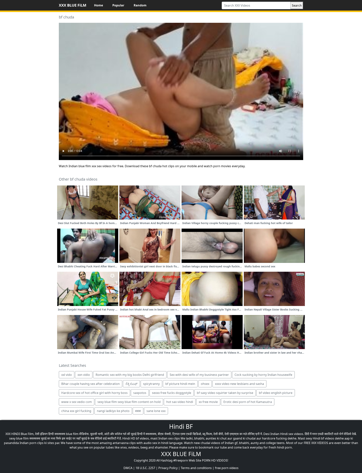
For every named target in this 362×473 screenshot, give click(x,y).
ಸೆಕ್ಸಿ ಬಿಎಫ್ (131, 384)
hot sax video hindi (179, 402)
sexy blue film (19, 438)
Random (140, 5)
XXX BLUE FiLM (72, 5)
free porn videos (227, 468)
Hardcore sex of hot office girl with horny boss (94, 393)
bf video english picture (275, 393)
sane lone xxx (156, 411)
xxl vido (66, 375)
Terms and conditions (196, 468)
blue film (72, 434)
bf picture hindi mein (180, 384)
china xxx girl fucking (76, 411)
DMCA (127, 468)
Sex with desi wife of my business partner (199, 375)
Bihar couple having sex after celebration (90, 384)
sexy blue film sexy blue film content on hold (129, 402)
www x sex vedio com (76, 402)
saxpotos (139, 393)
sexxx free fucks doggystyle (171, 393)
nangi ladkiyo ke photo (113, 411)
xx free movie (208, 402)
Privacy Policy (168, 468)
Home (98, 5)
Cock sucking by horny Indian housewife (263, 375)
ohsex (205, 384)
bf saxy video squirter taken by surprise (225, 393)
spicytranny (151, 384)
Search (297, 5)
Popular (118, 5)
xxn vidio (83, 375)
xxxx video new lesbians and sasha (239, 384)
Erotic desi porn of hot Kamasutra (247, 402)
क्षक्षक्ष (138, 411)
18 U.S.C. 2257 (145, 468)
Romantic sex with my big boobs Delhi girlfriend (130, 375)
